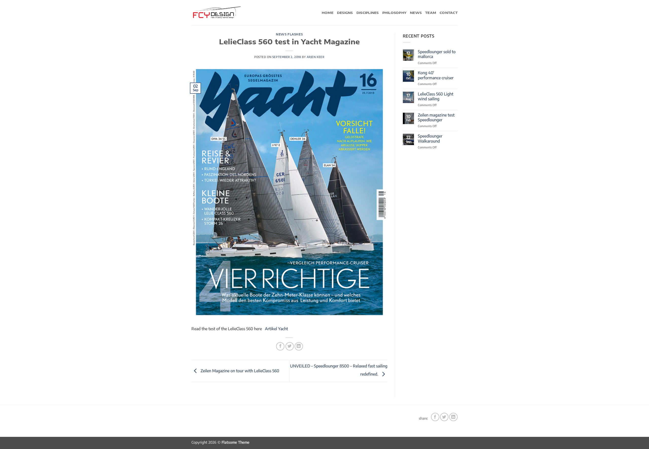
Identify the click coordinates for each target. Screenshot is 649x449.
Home (327, 13)
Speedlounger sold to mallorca (437, 54)
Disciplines (367, 13)
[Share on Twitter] (289, 346)
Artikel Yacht (276, 328)
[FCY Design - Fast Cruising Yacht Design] (216, 12)
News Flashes (289, 34)
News (416, 13)
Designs (345, 13)
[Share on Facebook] (280, 346)
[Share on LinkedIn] (299, 346)
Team (430, 13)
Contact (449, 13)
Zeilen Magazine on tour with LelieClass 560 (239, 370)
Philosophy (394, 13)
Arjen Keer (315, 56)
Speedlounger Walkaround (430, 138)
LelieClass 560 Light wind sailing (435, 96)
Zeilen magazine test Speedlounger (436, 117)
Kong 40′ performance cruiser (436, 75)
